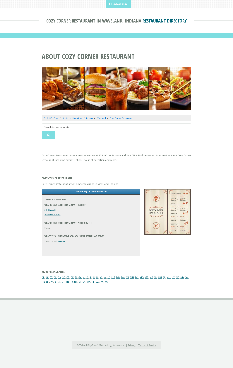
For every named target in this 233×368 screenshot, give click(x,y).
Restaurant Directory (165, 21)
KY (105, 277)
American (61, 241)
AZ (51, 277)
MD (118, 277)
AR (55, 277)
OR (47, 282)
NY (173, 277)
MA (123, 277)
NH (160, 277)
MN (132, 277)
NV (155, 277)
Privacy (132, 345)
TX (71, 282)
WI (102, 282)
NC (177, 277)
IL (90, 277)
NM (169, 277)
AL (43, 277)
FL (76, 277)
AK (47, 277)
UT (75, 282)
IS (87, 277)
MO (142, 277)
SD (63, 282)
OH (187, 277)
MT (146, 277)
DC (93, 282)
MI (127, 277)
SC (59, 282)
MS (136, 277)
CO (63, 277)
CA (59, 277)
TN (67, 282)
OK (43, 282)
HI (84, 277)
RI (55, 282)
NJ (164, 277)
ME (113, 277)
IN (94, 277)
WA (88, 282)
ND (182, 277)
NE (151, 277)
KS (101, 277)
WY (106, 282)
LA (108, 277)
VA (84, 282)
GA (80, 277)
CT (67, 277)
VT (80, 282)
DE (72, 277)
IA (97, 277)
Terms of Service (147, 345)
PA (51, 282)
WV (97, 282)
